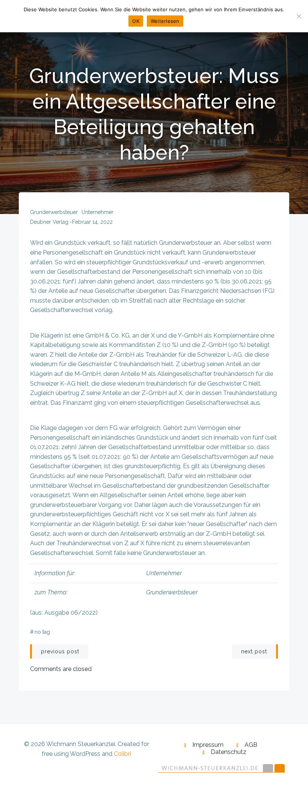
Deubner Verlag (49, 222)
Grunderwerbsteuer (54, 212)
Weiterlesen (165, 21)
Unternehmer (97, 212)
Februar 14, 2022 (92, 222)
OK (135, 21)
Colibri (122, 753)
